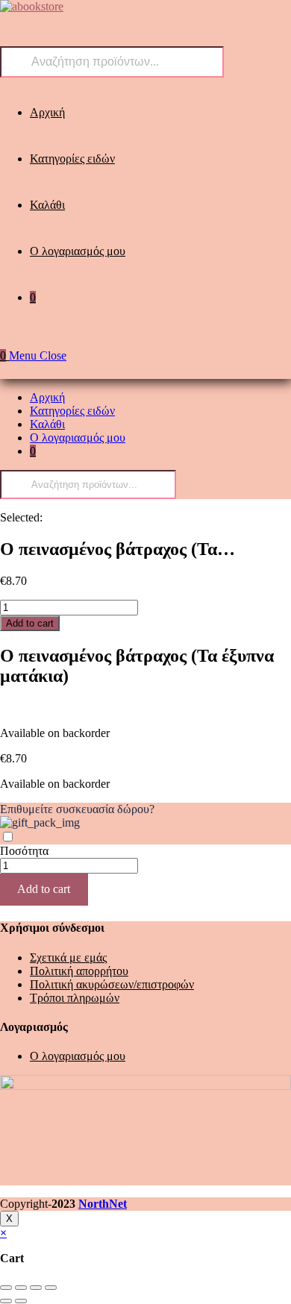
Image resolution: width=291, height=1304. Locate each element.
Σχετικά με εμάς (68, 957)
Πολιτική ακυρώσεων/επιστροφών (112, 984)
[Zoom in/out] (51, 1287)
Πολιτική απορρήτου (79, 971)
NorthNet (102, 1203)
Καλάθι (47, 424)
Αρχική (47, 397)
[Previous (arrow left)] (6, 1301)
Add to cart (30, 623)
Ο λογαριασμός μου (77, 437)
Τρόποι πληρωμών (74, 997)
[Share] (21, 1287)
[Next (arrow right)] (21, 1301)
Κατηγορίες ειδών (72, 410)
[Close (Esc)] (6, 1287)
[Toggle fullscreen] (36, 1287)
